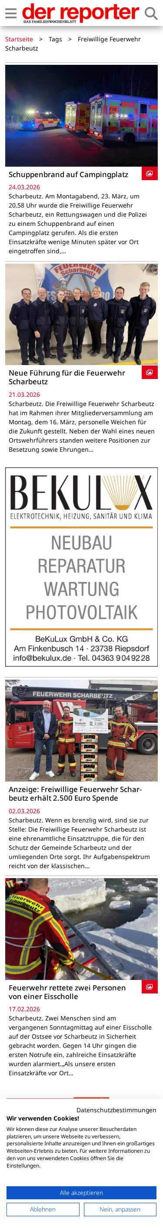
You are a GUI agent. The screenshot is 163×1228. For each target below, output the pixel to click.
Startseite (19, 39)
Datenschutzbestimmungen (116, 1110)
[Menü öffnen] (11, 13)
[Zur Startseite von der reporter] (81, 13)
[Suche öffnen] (151, 13)
